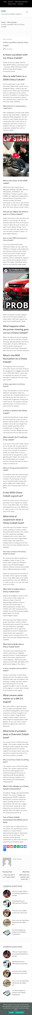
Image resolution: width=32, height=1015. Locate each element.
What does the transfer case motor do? (24, 877)
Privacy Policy (12, 4)
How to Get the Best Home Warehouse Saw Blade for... (20, 922)
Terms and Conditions (21, 1)
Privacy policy (19, 1012)
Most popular (7, 39)
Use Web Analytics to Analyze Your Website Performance (19, 932)
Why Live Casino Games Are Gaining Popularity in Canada (20, 893)
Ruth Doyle (9, 49)
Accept (11, 1012)
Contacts (20, 4)
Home (5, 1)
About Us (10, 1)
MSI (3, 11)
